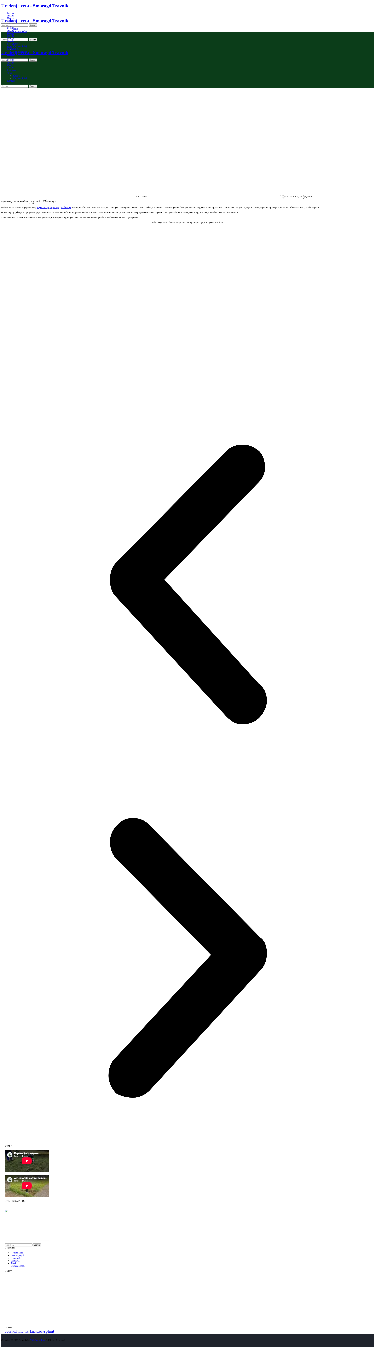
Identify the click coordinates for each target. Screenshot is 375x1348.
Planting (15, 1260)
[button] (187, 584)
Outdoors (16, 1258)
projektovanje (43, 207)
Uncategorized (18, 1266)
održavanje (66, 207)
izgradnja (54, 207)
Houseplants (17, 1252)
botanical (11, 1331)
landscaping (37, 1331)
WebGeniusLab (37, 1340)
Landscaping (17, 1255)
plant (50, 1331)
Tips (13, 1263)
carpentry (21, 1332)
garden (27, 1332)
